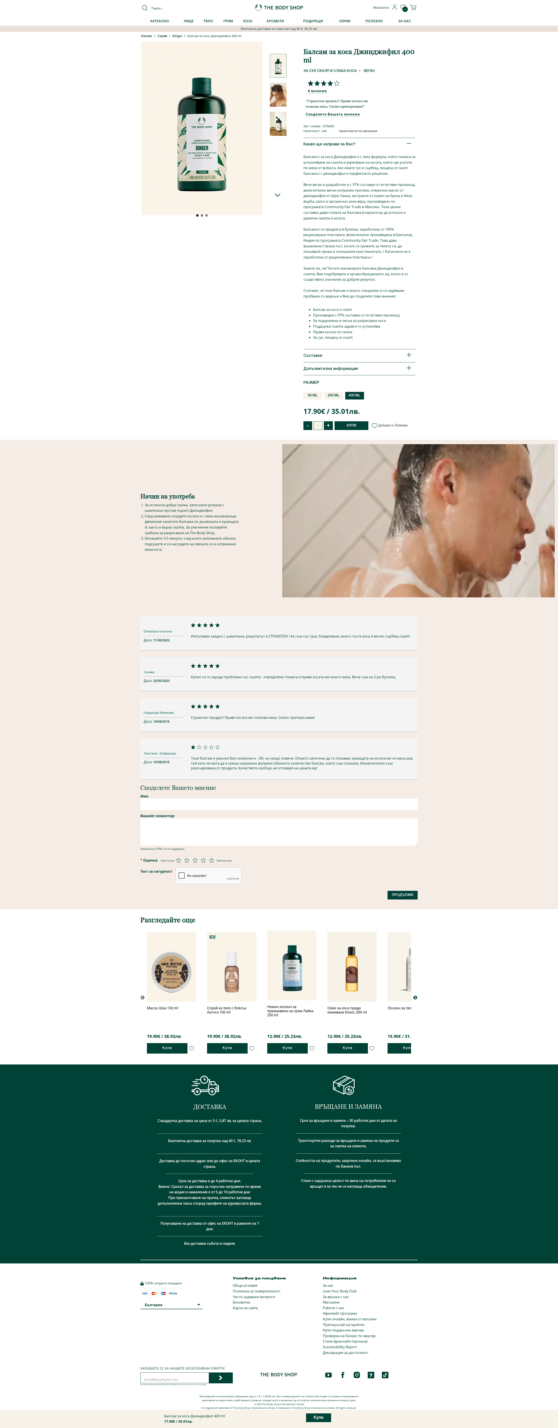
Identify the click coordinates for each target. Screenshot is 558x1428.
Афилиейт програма (340, 1313)
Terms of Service (196, 1385)
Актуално (159, 21)
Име (144, 796)
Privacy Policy (181, 1385)
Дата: (148, 640)
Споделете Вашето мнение (333, 114)
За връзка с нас (336, 1296)
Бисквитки (241, 1302)
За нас (328, 1285)
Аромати (275, 21)
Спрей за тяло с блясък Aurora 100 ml (226, 1010)
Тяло (208, 21)
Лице (189, 21)
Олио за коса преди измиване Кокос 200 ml (347, 1010)
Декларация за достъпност (345, 1352)
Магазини (331, 1302)
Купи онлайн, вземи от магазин (349, 1319)
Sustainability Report (340, 1347)
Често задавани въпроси (254, 1296)
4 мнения (317, 90)
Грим (228, 21)
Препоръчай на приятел (344, 1324)
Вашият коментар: (157, 815)
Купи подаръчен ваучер (343, 1330)
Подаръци (313, 21)
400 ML (355, 395)
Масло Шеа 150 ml (162, 1008)
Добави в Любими (393, 425)
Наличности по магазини (358, 131)
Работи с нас (333, 1308)
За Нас (404, 21)
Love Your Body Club (340, 1291)
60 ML (313, 395)
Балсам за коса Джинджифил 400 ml (214, 36)
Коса (248, 21)
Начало (146, 36)
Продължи (402, 895)
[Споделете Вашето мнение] (323, 83)
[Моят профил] (395, 9)
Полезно (374, 21)
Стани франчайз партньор (345, 1341)
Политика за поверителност (256, 1291)
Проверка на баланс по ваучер (349, 1335)
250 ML (334, 395)
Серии (344, 21)
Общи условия (245, 1285)
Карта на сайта (245, 1308)
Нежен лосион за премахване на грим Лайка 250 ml (290, 1010)
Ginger (177, 36)
